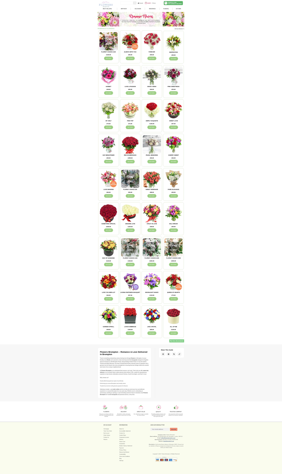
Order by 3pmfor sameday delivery (175, 3)
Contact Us (106, 437)
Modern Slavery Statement (125, 445)
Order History (107, 435)
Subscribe (173, 429)
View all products (177, 341)
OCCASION (138, 8)
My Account (106, 433)
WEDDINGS (152, 8)
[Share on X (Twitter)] (174, 354)
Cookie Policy (122, 435)
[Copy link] (179, 354)
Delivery (121, 439)
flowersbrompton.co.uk (168, 441)
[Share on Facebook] (163, 354)
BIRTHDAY (124, 8)
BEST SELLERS (107, 8)
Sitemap (121, 460)
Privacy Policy (122, 450)
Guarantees (122, 443)
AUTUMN (178, 8)
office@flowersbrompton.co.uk (168, 438)
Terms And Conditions (124, 456)
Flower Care (122, 441)
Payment (121, 448)
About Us (121, 428)
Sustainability (122, 454)
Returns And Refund (124, 452)
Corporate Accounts (124, 437)
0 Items (154, 3)
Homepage (106, 428)
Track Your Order (108, 431)
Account (141, 3)
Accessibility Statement (125, 431)
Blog (120, 458)
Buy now (108, 58)
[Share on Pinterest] (168, 354)
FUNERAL (166, 8)
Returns (105, 439)
